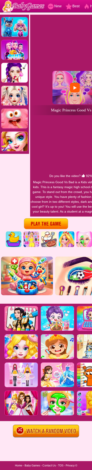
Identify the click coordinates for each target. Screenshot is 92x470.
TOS (60, 465)
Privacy (70, 465)
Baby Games (32, 465)
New (58, 6)
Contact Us (49, 465)
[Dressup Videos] (31, 233)
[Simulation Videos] (48, 233)
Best (75, 6)
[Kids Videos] (13, 233)
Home (18, 465)
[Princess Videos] (66, 233)
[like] (83, 176)
